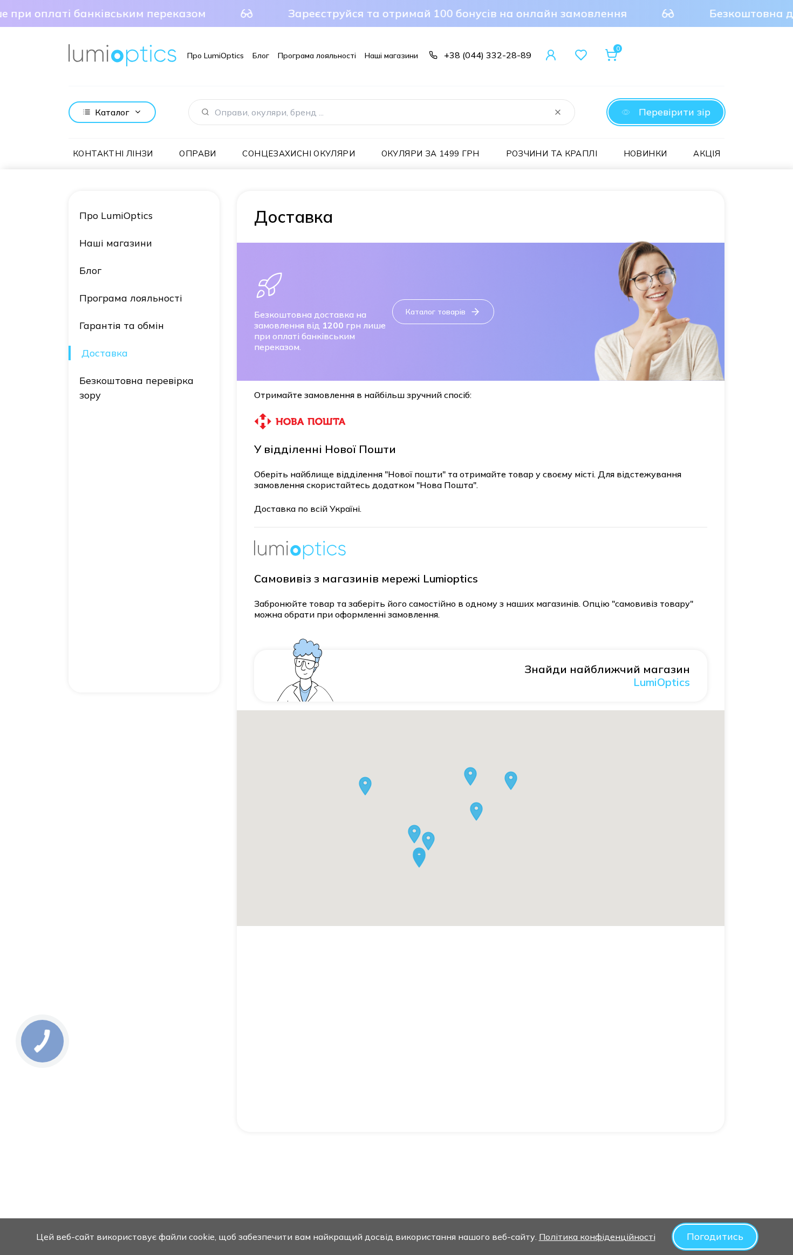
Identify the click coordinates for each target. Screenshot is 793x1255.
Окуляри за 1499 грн (430, 153)
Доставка (104, 353)
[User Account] (551, 55)
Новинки (645, 153)
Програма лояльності (130, 298)
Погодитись (715, 1236)
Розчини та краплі (551, 153)
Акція (706, 153)
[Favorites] (581, 55)
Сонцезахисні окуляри (298, 153)
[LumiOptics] (122, 55)
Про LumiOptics (116, 215)
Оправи (197, 153)
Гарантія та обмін (121, 325)
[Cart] (611, 55)
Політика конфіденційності (597, 1236)
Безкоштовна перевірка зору (136, 387)
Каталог (112, 112)
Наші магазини (115, 243)
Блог (90, 270)
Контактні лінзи (113, 153)
